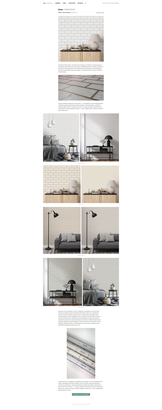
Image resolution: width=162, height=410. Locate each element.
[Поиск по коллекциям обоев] (85, 3)
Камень (60, 12)
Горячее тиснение (66, 12)
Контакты (80, 3)
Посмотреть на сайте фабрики (81, 394)
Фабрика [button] (57, 3)
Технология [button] (71, 3)
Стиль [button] (64, 3)
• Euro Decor (69, 9)
